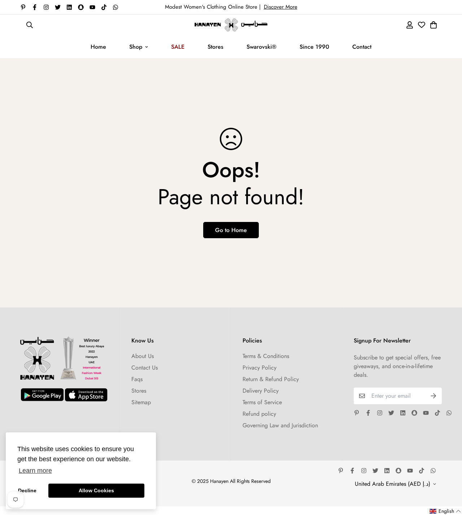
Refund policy (259, 414)
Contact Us (144, 367)
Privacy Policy (259, 367)
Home (98, 47)
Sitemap (141, 402)
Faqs (137, 379)
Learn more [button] (35, 470)
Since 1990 (314, 47)
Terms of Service (262, 402)
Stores (215, 47)
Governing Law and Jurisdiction (280, 425)
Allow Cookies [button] (96, 490)
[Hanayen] (231, 25)
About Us (142, 356)
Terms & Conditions (266, 356)
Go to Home (231, 230)
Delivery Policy (261, 391)
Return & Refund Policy (271, 379)
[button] (445, 511)
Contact (361, 47)
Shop (135, 47)
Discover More (280, 7)
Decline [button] (27, 490)
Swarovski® (261, 47)
